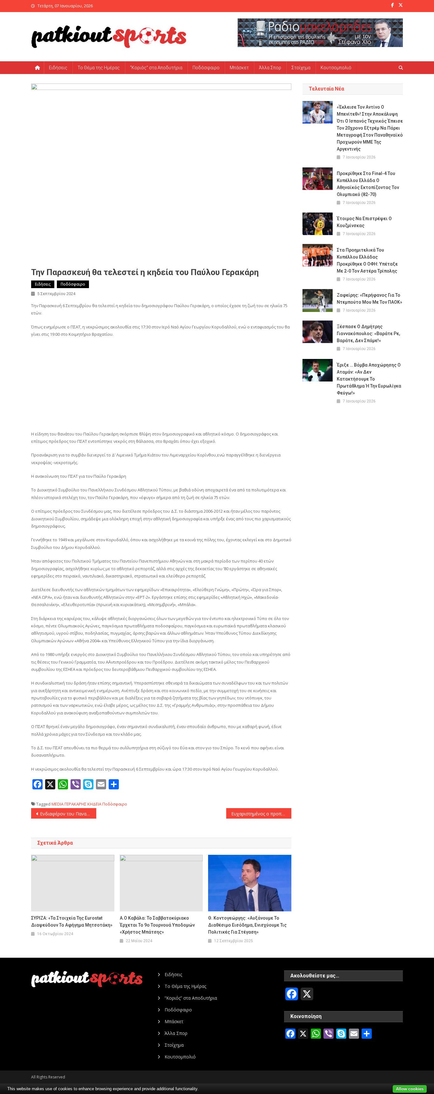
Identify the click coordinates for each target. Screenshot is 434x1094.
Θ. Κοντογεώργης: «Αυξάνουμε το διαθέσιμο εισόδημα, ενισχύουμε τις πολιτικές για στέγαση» (247, 925)
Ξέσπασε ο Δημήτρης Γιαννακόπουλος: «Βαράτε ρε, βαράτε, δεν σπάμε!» (368, 333)
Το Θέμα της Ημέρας (99, 67)
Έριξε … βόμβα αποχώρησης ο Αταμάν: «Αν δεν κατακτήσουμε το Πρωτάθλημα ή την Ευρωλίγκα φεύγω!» (369, 378)
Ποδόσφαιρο (206, 67)
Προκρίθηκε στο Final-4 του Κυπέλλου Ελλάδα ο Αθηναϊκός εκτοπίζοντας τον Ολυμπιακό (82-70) (368, 184)
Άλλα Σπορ (270, 67)
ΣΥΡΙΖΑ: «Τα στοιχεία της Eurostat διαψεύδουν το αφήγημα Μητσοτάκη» (71, 921)
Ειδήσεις (58, 67)
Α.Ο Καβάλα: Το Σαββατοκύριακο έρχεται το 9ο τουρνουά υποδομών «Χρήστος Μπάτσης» (157, 925)
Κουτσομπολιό (336, 67)
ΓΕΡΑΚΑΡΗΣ (75, 804)
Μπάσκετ (239, 67)
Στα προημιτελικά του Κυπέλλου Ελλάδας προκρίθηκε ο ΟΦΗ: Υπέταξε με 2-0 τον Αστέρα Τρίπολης (367, 260)
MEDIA (57, 804)
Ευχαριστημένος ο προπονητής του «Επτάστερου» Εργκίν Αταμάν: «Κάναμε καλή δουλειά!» (261, 814)
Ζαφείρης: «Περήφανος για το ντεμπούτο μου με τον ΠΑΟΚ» (369, 299)
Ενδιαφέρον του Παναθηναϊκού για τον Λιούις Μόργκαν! (68, 814)
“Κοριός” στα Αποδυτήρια (156, 67)
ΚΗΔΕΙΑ (94, 804)
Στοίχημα (300, 67)
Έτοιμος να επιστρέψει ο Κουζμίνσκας (364, 222)
